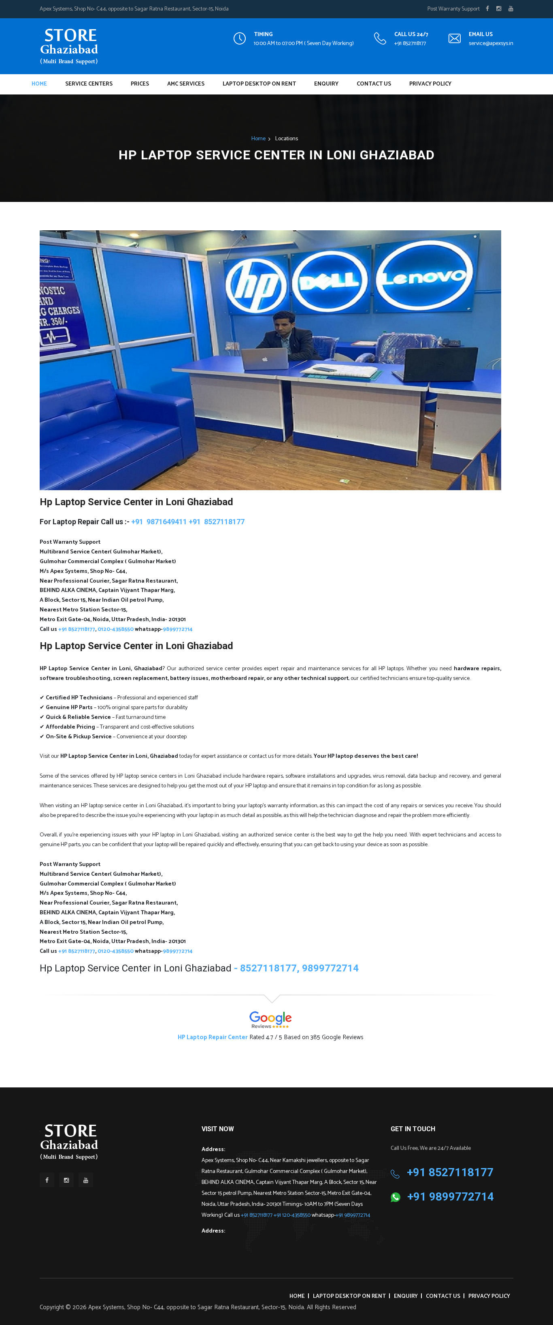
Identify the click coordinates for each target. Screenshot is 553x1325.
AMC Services (185, 84)
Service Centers (89, 84)
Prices (140, 84)
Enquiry (326, 84)
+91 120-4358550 (293, 1215)
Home (39, 84)
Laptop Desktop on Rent (259, 84)
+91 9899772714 (353, 1215)
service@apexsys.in (491, 43)
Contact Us (374, 84)
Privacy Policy (430, 84)
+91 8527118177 (410, 43)
